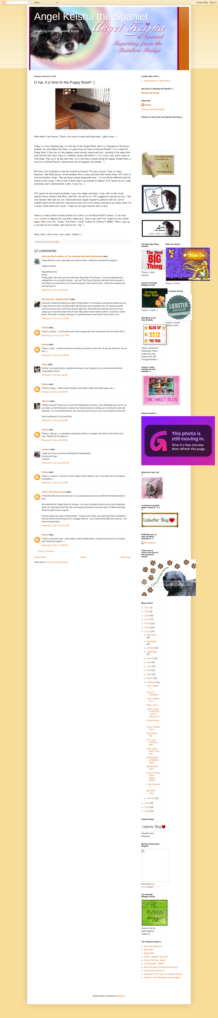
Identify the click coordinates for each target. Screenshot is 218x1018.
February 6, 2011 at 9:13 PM (55, 440)
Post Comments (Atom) (57, 562)
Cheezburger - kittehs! (154, 963)
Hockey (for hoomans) (154, 970)
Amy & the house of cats (54, 492)
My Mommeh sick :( (152, 767)
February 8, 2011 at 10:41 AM (55, 525)
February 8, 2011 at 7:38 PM (55, 545)
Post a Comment (46, 551)
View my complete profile (153, 109)
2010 (147, 803)
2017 (147, 607)
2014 (147, 619)
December (152, 635)
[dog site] (155, 881)
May (149, 670)
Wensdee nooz (150, 792)
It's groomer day (151, 734)
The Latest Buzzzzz (153, 946)
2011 (147, 631)
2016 (147, 611)
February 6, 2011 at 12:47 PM (55, 335)
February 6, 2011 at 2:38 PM (55, 375)
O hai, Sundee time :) (153, 728)
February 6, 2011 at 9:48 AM (55, 290)
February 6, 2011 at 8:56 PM (55, 420)
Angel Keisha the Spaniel (90, 16)
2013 (147, 623)
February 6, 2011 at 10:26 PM (55, 463)
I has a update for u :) (153, 699)
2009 (147, 807)
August (150, 658)
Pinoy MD (148, 950)
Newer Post (40, 557)
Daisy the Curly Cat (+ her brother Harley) (163, 974)
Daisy (44, 364)
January (151, 798)
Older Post (125, 557)
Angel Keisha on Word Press (157, 81)
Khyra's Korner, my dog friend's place (161, 967)
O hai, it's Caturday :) (152, 693)
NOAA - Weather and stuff (155, 957)
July (149, 662)
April (149, 674)
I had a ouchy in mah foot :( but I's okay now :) (153, 713)
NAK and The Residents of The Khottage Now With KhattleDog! (72, 256)
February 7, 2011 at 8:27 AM (55, 483)
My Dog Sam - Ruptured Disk (56, 299)
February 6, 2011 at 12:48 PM (55, 355)
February (151, 682)
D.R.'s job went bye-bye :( (152, 742)
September (152, 652)
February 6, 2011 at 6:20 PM (55, 392)
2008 (147, 811)
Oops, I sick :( (152, 705)
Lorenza (46, 449)
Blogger (121, 996)
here (36, 218)
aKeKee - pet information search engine (162, 977)
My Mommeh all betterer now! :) (152, 760)
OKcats (45, 401)
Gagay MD (149, 953)
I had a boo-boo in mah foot (152, 751)
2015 (147, 615)
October (151, 648)
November (152, 641)
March (150, 678)
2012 (147, 627)
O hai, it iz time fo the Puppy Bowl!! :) (153, 777)
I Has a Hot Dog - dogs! (154, 960)
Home (83, 557)
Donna (45, 327)
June (149, 666)
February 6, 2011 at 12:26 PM (55, 318)
